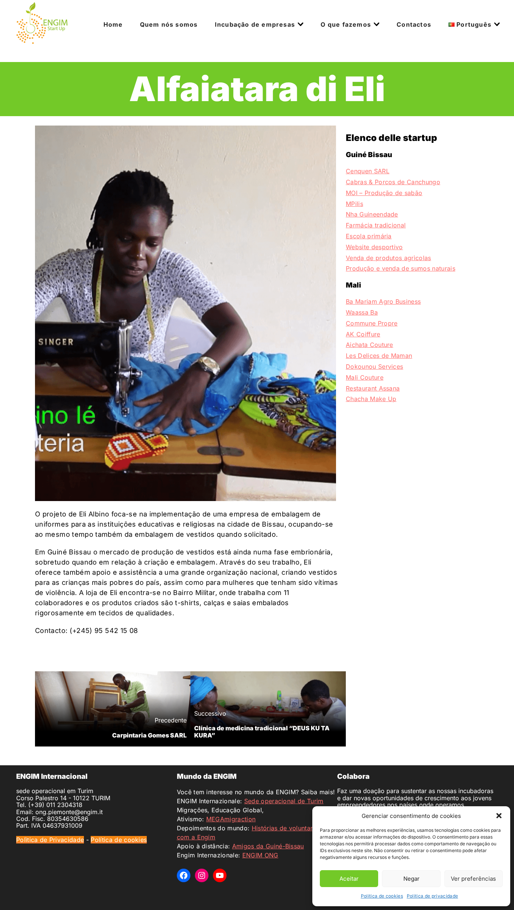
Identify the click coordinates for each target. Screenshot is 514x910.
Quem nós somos (169, 24)
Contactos (414, 24)
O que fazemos (346, 24)
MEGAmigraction (230, 819)
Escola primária (369, 236)
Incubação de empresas (255, 24)
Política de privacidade (432, 896)
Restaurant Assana (373, 388)
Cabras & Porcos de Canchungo (393, 182)
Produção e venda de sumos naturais (400, 268)
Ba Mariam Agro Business (383, 301)
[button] (499, 815)
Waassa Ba (362, 312)
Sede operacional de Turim (284, 801)
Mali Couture (364, 377)
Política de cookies (382, 896)
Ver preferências (473, 878)
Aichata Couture (369, 344)
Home (113, 24)
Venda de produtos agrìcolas (388, 258)
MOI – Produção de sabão (384, 193)
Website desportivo (374, 247)
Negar (411, 878)
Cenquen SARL (367, 171)
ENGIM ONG (260, 855)
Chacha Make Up (371, 399)
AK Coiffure (363, 334)
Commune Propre (371, 323)
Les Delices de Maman (379, 355)
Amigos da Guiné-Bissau (268, 846)
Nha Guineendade (372, 214)
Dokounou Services (374, 366)
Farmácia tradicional (376, 225)
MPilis (354, 203)
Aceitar (349, 878)
